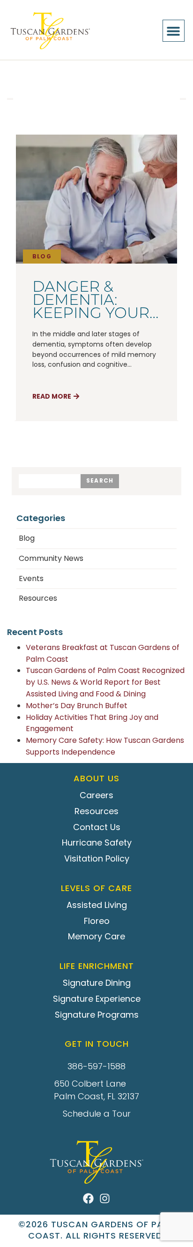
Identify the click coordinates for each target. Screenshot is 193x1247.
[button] (174, 31)
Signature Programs (97, 1014)
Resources (38, 598)
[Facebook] (88, 1198)
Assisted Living (97, 905)
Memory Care (96, 936)
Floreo (97, 921)
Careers (96, 795)
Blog (42, 256)
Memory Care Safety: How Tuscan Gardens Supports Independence (105, 746)
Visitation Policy (96, 858)
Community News (51, 558)
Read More (51, 396)
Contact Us (96, 827)
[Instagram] (104, 1198)
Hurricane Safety (97, 842)
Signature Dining (97, 983)
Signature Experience (97, 999)
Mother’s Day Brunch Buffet (76, 705)
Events (31, 578)
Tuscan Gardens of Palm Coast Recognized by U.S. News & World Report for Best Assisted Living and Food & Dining (105, 682)
